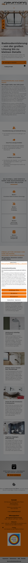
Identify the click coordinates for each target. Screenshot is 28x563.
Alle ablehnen (14, 293)
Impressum (18, 300)
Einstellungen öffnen (14, 290)
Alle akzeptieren (14, 296)
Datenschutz (10, 300)
